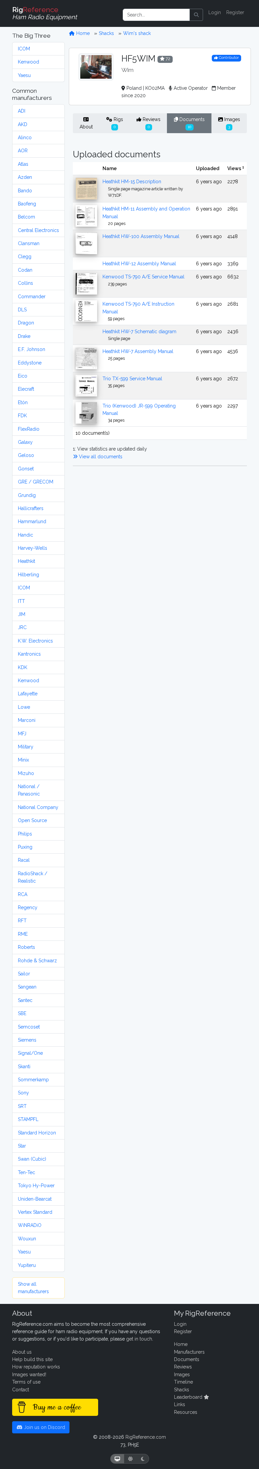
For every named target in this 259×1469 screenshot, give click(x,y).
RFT (22, 920)
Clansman (28, 243)
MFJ (22, 733)
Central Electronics (38, 230)
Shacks (106, 33)
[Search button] (196, 15)
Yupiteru (27, 1265)
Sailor (24, 973)
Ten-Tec (26, 1172)
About (86, 126)
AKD (22, 124)
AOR (23, 150)
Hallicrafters (31, 508)
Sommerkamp (33, 1079)
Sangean (27, 987)
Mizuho (26, 773)
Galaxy (25, 442)
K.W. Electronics (35, 641)
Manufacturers (189, 1352)
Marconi (26, 720)
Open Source (32, 820)
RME (23, 934)
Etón (23, 402)
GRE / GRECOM (35, 482)
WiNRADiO (29, 1225)
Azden (25, 177)
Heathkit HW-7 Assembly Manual (138, 351)
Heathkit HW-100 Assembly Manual (141, 236)
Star (22, 1146)
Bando (25, 190)
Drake (24, 336)
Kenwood (28, 62)
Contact (20, 1389)
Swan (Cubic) (32, 1159)
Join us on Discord (44, 1427)
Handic (25, 535)
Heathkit (26, 561)
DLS (22, 309)
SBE (22, 1013)
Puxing (25, 847)
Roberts (26, 947)
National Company (38, 807)
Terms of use (26, 1382)
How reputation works (36, 1366)
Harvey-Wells (32, 548)
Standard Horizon (37, 1132)
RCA (22, 894)
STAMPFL (28, 1119)
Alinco (25, 137)
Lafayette (27, 693)
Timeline (183, 1382)
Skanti (24, 1066)
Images (231, 123)
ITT (21, 601)
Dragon (26, 322)
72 (167, 58)
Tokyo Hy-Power (36, 1185)
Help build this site (32, 1359)
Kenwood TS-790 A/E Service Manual (143, 276)
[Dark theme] (143, 1458)
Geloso (26, 455)
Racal (24, 860)
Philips (25, 834)
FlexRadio (28, 429)
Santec (25, 1000)
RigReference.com (145, 1437)
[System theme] (117, 1458)
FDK (22, 415)
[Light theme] (130, 1458)
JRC (22, 627)
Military (25, 746)
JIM (21, 614)
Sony (23, 1092)
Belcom (26, 217)
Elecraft (26, 389)
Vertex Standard (35, 1212)
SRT (22, 1106)
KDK (22, 667)
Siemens (27, 1040)
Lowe (24, 707)
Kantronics (29, 654)
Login (214, 12)
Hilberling (28, 574)
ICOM (24, 48)
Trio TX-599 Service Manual (132, 378)
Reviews (151, 123)
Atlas (23, 164)
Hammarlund (32, 521)
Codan (25, 270)
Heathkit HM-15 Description (132, 181)
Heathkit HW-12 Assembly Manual (139, 263)
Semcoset (29, 1027)
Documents (191, 123)
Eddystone (29, 362)
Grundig (27, 495)
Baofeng (27, 203)
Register (235, 12)
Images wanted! (29, 1374)
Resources (185, 1412)
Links (179, 1404)
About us (22, 1352)
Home (82, 33)
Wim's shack (137, 33)
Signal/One (30, 1053)
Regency (27, 907)
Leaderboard (189, 1397)
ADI (21, 111)
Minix (23, 760)
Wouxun (27, 1238)
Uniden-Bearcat (35, 1199)
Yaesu (24, 75)
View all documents (100, 456)
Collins (25, 283)
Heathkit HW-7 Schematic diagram (139, 331)
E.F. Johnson (31, 349)
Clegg (24, 256)
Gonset (26, 468)
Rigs (117, 123)
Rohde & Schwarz (37, 960)
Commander (32, 296)
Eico (22, 376)
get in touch (139, 1339)
